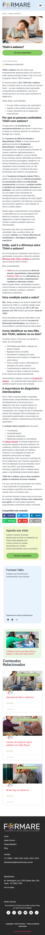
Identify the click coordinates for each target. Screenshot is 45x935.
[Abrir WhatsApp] (39, 929)
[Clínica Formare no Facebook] (8, 912)
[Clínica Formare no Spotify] (31, 912)
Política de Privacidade (22, 931)
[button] (40, 5)
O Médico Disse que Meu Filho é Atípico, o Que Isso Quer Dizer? (21, 652)
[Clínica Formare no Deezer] (37, 912)
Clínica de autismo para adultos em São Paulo (19, 744)
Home (4, 14)
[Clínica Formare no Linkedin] (20, 912)
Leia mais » (10, 703)
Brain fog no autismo (17, 790)
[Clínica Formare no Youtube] (25, 912)
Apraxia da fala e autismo (20, 697)
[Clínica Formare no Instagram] (14, 912)
